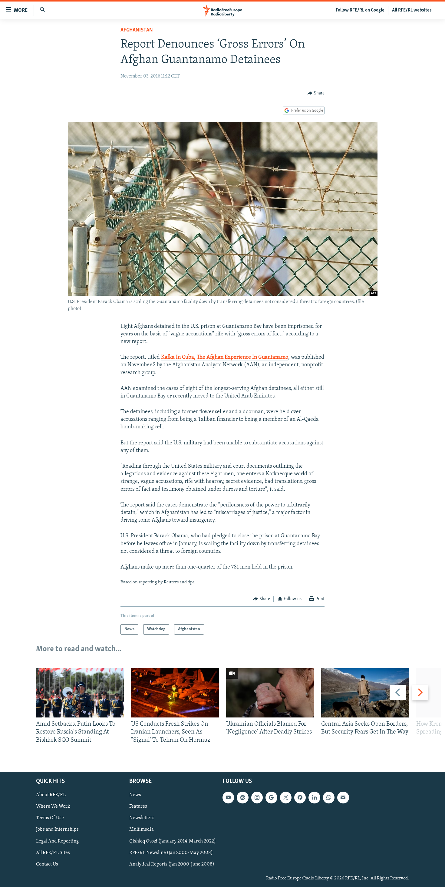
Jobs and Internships (57, 829)
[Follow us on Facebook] (300, 797)
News (135, 795)
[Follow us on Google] (271, 797)
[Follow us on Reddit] (242, 797)
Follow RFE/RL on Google (360, 10)
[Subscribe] (343, 797)
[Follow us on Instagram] (257, 797)
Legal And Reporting (57, 841)
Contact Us (47, 864)
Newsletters (141, 818)
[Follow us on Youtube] (228, 797)
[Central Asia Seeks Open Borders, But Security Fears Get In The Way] (365, 692)
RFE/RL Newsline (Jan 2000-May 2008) (171, 852)
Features (138, 806)
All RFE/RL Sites (53, 852)
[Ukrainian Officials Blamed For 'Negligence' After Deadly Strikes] (270, 692)
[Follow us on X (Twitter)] (286, 797)
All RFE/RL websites (412, 10)
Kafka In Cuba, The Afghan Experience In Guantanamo (224, 357)
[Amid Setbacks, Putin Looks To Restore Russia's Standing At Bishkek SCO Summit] (80, 692)
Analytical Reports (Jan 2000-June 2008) (171, 864)
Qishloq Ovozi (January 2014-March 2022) (172, 841)
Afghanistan (136, 30)
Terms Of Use (50, 818)
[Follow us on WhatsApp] (329, 797)
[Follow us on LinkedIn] (314, 797)
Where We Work (53, 806)
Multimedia (141, 829)
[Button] (316, 93)
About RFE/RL (51, 795)
